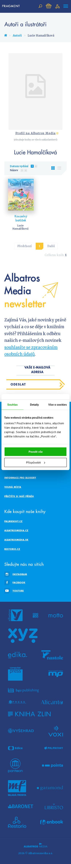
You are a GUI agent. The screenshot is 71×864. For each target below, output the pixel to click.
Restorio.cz (12, 549)
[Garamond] (50, 788)
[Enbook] (52, 822)
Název (14, 170)
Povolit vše (36, 451)
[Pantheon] (15, 766)
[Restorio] (17, 822)
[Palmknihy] (54, 748)
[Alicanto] (52, 702)
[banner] (12, 6)
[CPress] (17, 702)
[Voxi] (56, 731)
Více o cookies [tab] (57, 404)
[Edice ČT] (15, 748)
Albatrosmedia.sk (16, 539)
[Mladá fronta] (17, 788)
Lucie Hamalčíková (20, 227)
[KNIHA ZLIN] (29, 714)
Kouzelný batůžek (21, 218)
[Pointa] (52, 766)
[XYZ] (22, 636)
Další (51, 246)
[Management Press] (56, 673)
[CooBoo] (35, 615)
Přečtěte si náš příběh (19, 496)
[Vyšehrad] (20, 731)
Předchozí (24, 246)
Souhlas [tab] (12, 404)
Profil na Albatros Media (35, 133)
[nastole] (52, 655)
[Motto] (56, 615)
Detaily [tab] (34, 404)
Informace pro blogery (20, 477)
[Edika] (17, 655)
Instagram (20, 574)
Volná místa (12, 487)
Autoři (17, 35)
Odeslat (18, 384)
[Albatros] (15, 615)
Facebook (19, 582)
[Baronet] (20, 806)
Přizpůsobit (33, 462)
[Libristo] (54, 806)
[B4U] (23, 690)
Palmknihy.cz (13, 521)
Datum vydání (19, 166)
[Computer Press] (15, 673)
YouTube (18, 590)
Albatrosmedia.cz (16, 530)
